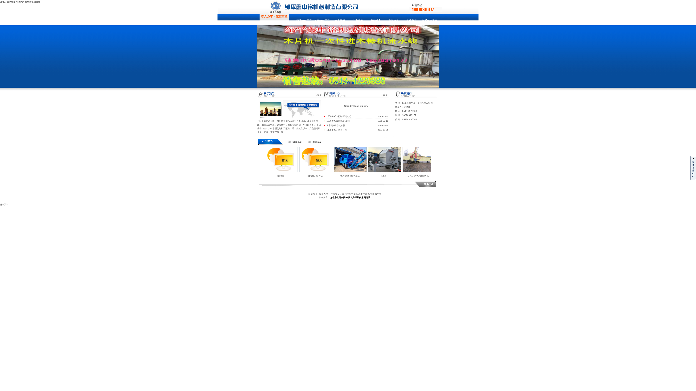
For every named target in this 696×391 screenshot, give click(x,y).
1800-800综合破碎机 (418, 176)
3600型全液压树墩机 (349, 176)
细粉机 (280, 176)
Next (428, 56)
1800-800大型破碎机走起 (338, 116)
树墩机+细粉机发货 (335, 125)
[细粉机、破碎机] (316, 172)
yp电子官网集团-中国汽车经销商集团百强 (20, 2)
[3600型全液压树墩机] (350, 172)
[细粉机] (281, 172)
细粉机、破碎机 (315, 176)
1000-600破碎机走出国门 (338, 121)
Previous (268, 56)
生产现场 (358, 20)
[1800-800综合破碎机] (419, 172)
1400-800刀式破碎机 (336, 130)
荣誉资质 (394, 20)
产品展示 (340, 20)
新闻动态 (376, 20)
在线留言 (412, 20)
